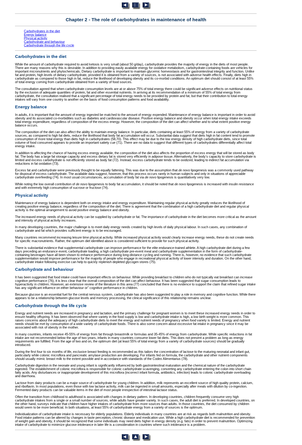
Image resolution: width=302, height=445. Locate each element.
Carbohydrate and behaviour (44, 42)
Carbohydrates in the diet (42, 31)
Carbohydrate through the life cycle (49, 45)
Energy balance (35, 34)
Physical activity (35, 38)
